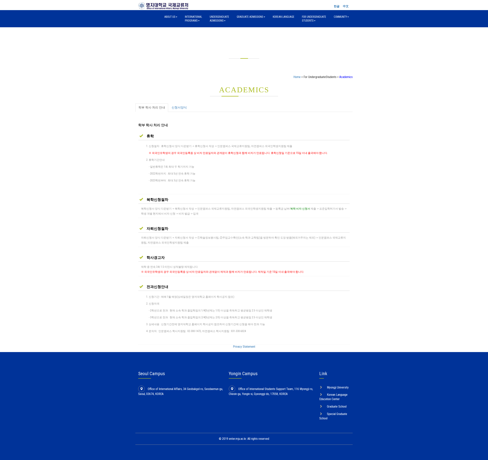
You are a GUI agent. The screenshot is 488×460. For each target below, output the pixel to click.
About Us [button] (169, 16)
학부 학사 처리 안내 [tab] (151, 107)
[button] (146, 136)
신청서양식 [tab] (179, 107)
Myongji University (338, 387)
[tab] (244, 136)
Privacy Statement (244, 346)
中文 (346, 6)
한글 (337, 6)
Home (297, 77)
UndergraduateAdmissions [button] (219, 18)
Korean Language (283, 16)
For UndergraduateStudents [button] (314, 18)
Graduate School (337, 406)
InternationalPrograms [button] (193, 18)
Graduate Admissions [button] (250, 16)
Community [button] (340, 16)
